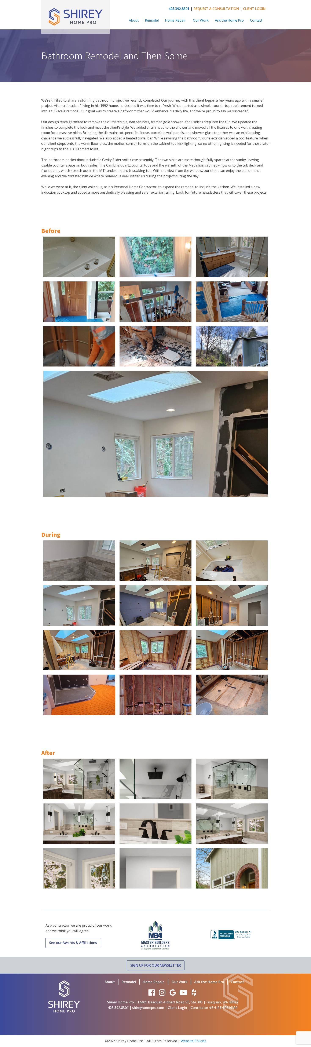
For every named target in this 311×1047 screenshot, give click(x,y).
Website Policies (193, 1041)
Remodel (152, 20)
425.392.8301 (179, 8)
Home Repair (176, 20)
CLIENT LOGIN (254, 8)
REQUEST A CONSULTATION (216, 8)
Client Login (177, 1007)
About (134, 20)
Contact (256, 20)
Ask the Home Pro (229, 20)
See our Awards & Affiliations (73, 942)
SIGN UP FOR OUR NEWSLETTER (155, 965)
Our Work (201, 20)
